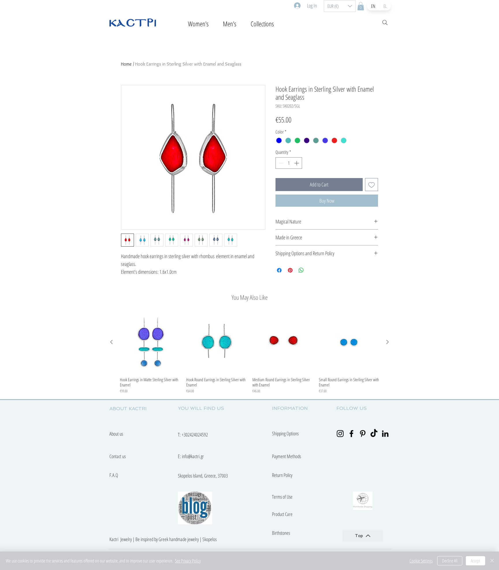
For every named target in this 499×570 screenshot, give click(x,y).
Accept (475, 561)
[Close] (492, 560)
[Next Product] (387, 341)
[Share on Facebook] (279, 270)
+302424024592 (195, 434)
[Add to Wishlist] (371, 184)
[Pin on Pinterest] (290, 270)
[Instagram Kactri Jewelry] (340, 433)
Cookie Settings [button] (421, 561)
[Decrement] (280, 163)
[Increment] (297, 163)
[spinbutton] (288, 163)
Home (126, 64)
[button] (340, 6)
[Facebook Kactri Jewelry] (351, 433)
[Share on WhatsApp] (301, 270)
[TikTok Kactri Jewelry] (374, 433)
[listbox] (340, 6)
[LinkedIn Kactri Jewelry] (385, 433)
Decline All (449, 561)
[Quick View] (150, 342)
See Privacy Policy (188, 561)
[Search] (385, 22)
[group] (249, 353)
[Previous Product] (111, 341)
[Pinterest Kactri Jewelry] (362, 433)
